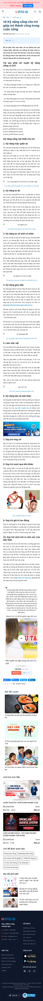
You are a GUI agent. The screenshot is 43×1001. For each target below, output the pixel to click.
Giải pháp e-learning (8, 958)
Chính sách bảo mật (29, 944)
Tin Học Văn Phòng (10, 863)
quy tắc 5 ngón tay (22, 408)
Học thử (27, 673)
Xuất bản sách (6, 967)
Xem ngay (28, 6)
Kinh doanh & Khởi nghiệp (12, 858)
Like (8, 680)
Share (16, 680)
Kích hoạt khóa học (29, 934)
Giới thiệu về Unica (29, 928)
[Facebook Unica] (29, 971)
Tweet (24, 680)
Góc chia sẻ (27, 937)
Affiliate (4, 970)
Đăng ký (17, 673)
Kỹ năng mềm (24, 863)
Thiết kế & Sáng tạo (30, 858)
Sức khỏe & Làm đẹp (11, 867)
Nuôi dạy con (17, 17)
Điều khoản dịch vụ (29, 940)
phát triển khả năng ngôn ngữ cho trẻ (19, 305)
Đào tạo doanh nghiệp (9, 961)
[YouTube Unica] (24, 971)
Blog (7, 17)
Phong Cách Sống (10, 853)
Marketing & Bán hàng (26, 853)
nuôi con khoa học (24, 578)
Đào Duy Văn (10, 34)
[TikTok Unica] (34, 971)
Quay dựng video (7, 964)
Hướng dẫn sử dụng (29, 931)
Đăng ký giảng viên (8, 955)
